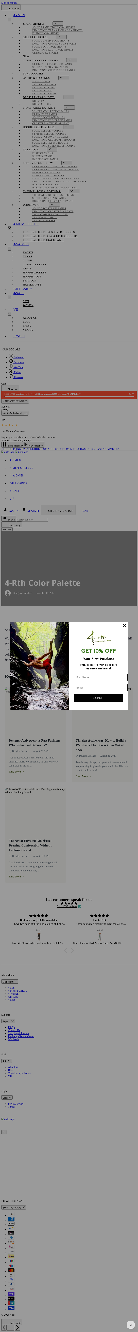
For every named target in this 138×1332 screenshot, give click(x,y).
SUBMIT (98, 698)
